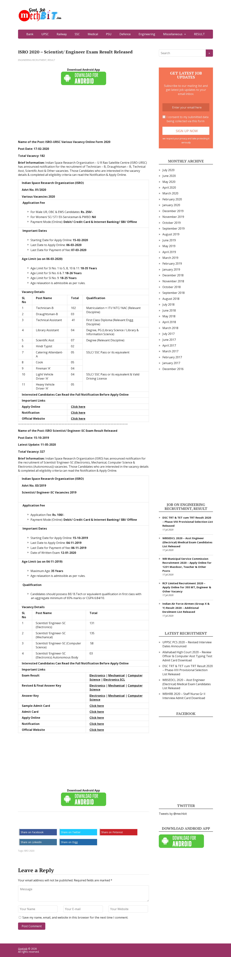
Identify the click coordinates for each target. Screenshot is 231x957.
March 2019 (170, 258)
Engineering (147, 34)
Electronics (97, 675)
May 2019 (168, 246)
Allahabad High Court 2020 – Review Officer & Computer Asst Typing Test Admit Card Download (187, 656)
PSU (109, 34)
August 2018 (170, 299)
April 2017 (169, 345)
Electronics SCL (114, 680)
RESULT (199, 34)
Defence (125, 34)
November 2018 (173, 281)
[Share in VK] (30, 823)
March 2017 (170, 351)
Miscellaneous (172, 34)
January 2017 (171, 363)
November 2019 (173, 217)
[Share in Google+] (48, 823)
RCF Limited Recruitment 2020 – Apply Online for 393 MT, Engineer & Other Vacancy (186, 587)
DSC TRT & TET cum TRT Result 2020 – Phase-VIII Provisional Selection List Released (187, 521)
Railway (62, 34)
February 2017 (172, 357)
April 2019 (169, 252)
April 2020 (169, 188)
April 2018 (169, 322)
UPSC (45, 34)
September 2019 (173, 228)
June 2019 (169, 240)
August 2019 (170, 234)
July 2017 (168, 334)
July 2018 (168, 304)
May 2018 (168, 316)
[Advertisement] (83, 114)
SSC (77, 34)
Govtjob (22, 948)
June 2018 (169, 310)
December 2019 (173, 211)
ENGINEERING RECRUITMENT (32, 60)
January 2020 (171, 205)
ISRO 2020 (29, 850)
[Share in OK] (39, 823)
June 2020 (169, 176)
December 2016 (173, 369)
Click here (78, 413)
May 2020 (168, 182)
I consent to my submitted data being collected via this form (187, 119)
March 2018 (170, 328)
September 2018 (173, 293)
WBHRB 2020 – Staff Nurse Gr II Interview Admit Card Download (183, 696)
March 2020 (170, 193)
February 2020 (172, 199)
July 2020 (168, 170)
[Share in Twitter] (57, 823)
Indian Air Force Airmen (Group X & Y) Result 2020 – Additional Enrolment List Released (186, 608)
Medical (93, 34)
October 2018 (171, 287)
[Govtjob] (115, 14)
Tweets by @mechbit (173, 814)
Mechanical (116, 675)
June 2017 (169, 340)
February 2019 (172, 264)
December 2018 (173, 275)
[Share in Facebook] (21, 823)
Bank (29, 34)
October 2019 (171, 223)
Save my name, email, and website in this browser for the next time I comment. (75, 917)
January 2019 (171, 269)
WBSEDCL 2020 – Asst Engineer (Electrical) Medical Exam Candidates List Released (187, 542)
